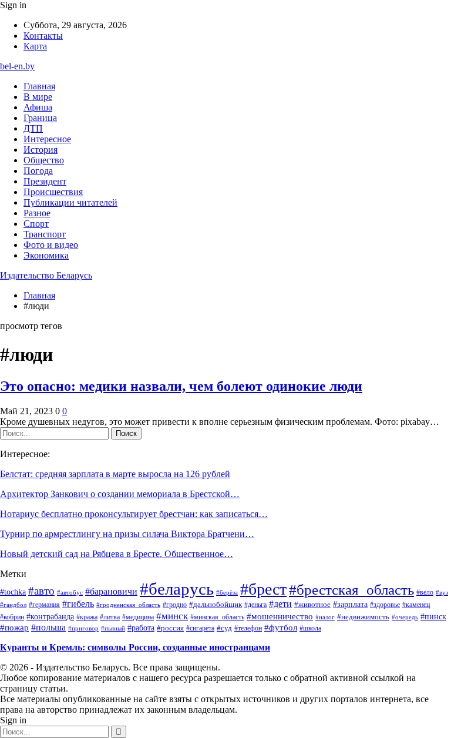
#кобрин (12, 617)
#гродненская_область (128, 604)
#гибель (78, 604)
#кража (86, 617)
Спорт (36, 224)
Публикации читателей (70, 202)
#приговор (83, 628)
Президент (44, 181)
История (40, 150)
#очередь (405, 617)
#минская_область (217, 617)
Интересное (47, 139)
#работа (140, 627)
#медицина (138, 617)
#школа (310, 628)
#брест (263, 589)
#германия (44, 605)
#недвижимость (363, 616)
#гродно (175, 605)
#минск (172, 616)
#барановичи (111, 591)
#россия (170, 628)
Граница (40, 118)
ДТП (33, 128)
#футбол (280, 627)
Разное (37, 213)
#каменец (416, 605)
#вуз (442, 592)
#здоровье (385, 605)
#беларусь (177, 588)
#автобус (70, 592)
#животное (312, 604)
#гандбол (13, 605)
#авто (41, 591)
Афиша (37, 107)
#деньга (255, 605)
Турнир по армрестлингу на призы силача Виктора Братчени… (127, 534)
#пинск (433, 616)
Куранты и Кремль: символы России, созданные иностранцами (135, 647)
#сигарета (200, 628)
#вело (424, 592)
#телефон (248, 628)
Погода (38, 171)
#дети (280, 604)
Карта (35, 46)
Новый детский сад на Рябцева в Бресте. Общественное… (116, 554)
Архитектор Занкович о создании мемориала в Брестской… (120, 494)
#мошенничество (280, 616)
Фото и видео (50, 245)
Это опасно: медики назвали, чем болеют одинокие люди (181, 386)
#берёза (227, 592)
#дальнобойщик (215, 604)
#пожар (14, 627)
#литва (110, 617)
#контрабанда (50, 616)
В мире (37, 97)
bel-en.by (17, 66)
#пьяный (113, 628)
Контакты (43, 36)
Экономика (46, 255)
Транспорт (44, 234)
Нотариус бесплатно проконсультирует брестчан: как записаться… (134, 514)
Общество (43, 160)
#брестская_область (351, 589)
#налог (325, 616)
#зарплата (350, 604)
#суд (224, 627)
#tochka (13, 591)
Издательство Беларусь (46, 275)
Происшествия (53, 192)
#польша (48, 627)
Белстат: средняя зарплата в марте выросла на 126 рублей (115, 474)
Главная (39, 86)
